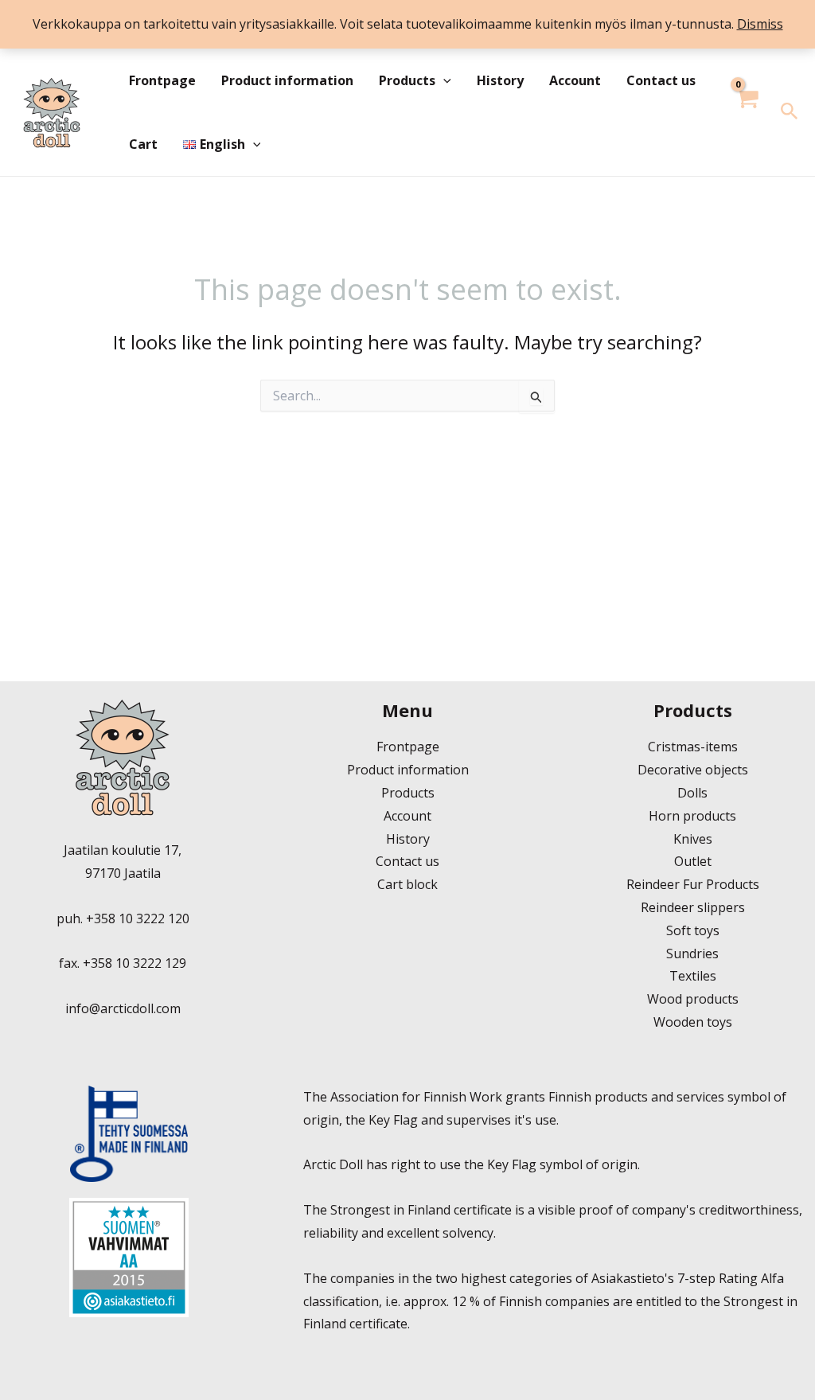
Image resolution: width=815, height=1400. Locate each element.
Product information (287, 80)
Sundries (692, 953)
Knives (692, 839)
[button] (443, 80)
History (500, 80)
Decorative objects (693, 769)
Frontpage (162, 80)
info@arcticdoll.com (123, 1008)
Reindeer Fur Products (692, 884)
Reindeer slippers (693, 907)
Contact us (661, 80)
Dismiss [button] (760, 24)
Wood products (693, 999)
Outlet (693, 861)
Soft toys (692, 930)
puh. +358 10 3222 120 (123, 918)
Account (575, 80)
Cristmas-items (693, 746)
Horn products (692, 816)
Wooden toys (692, 1022)
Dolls (692, 792)
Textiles (692, 976)
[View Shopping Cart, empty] (747, 112)
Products (407, 80)
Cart (143, 144)
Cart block (407, 884)
